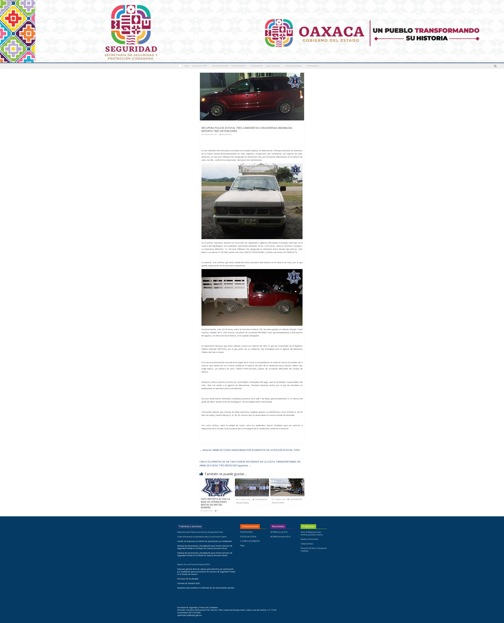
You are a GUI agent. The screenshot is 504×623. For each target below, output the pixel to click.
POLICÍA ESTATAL (246, 532)
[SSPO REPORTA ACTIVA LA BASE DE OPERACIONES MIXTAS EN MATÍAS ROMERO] (217, 480)
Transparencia (257, 66)
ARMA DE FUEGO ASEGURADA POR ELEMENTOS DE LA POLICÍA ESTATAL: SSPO (250, 450)
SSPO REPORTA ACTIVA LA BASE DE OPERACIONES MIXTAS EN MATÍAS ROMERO (215, 503)
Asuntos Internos (238, 66)
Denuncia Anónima (220, 66)
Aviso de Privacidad (293, 66)
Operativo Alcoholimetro (309, 539)
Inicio (187, 66)
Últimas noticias (209, 124)
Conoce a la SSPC (199, 66)
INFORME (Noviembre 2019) (280, 537)
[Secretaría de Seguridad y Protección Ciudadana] (180, 66)
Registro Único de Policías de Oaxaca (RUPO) (194, 564)
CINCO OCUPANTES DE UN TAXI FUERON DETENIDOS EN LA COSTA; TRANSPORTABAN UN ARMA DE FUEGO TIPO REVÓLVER (250, 463)
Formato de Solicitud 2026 (188, 583)
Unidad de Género (307, 544)
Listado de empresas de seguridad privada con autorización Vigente (201, 537)
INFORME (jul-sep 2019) (279, 532)
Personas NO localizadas (187, 578)
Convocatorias (312, 66)
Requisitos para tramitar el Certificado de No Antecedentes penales (205, 588)
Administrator (226, 134)
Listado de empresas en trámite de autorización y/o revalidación (204, 541)
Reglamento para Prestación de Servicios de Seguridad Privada (200, 532)
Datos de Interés (273, 66)
